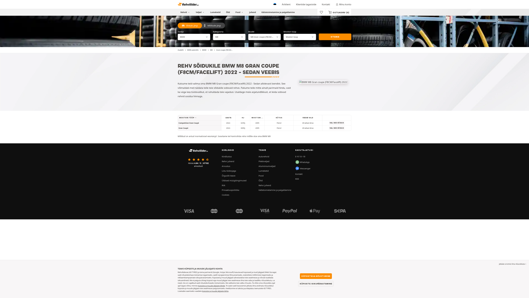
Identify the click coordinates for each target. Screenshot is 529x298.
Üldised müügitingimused (234, 180)
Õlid (228, 12)
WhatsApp (305, 162)
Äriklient (286, 4)
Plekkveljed (264, 161)
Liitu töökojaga (229, 170)
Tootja (180, 31)
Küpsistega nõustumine (315, 276)
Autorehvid (264, 156)
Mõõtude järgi (214, 25)
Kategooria (218, 31)
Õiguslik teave (228, 175)
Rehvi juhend (228, 161)
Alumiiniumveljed (267, 166)
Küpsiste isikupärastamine (316, 284)
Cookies (225, 194)
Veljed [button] (199, 12)
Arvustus (226, 166)
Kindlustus (227, 156)
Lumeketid (215, 12)
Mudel (251, 31)
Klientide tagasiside (306, 4)
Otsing (335, 37)
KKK (297, 178)
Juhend (252, 12)
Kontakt (326, 4)
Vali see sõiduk (337, 123)
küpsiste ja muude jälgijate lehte (215, 291)
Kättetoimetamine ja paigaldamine (278, 12)
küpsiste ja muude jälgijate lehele (211, 285)
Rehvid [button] (183, 12)
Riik (223, 185)
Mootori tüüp (290, 31)
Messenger (305, 168)
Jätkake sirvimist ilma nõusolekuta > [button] (512, 264)
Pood (238, 12)
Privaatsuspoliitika (230, 190)
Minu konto (345, 4)
